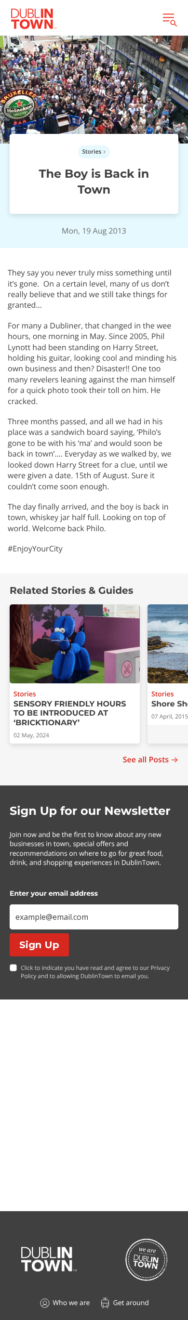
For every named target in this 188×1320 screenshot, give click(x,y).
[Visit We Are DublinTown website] (146, 1259)
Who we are (71, 1302)
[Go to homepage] (49, 1259)
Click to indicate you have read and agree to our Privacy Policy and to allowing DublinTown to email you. (95, 972)
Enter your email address (54, 893)
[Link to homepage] (34, 19)
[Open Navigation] (169, 19)
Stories (92, 151)
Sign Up (39, 945)
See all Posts (146, 759)
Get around (130, 1302)
